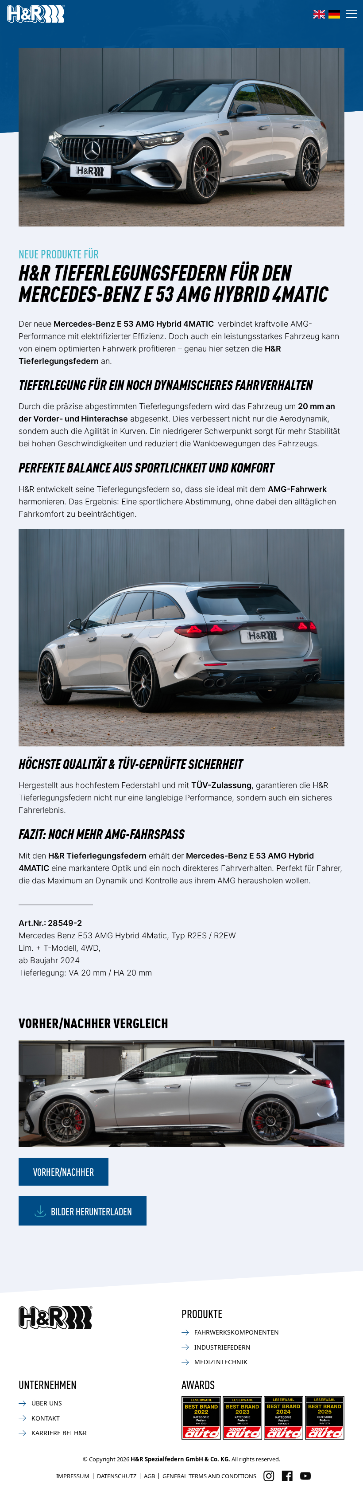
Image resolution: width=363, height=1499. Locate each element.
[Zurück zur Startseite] (56, 1317)
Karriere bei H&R (59, 1433)
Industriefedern (222, 1347)
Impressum (72, 1476)
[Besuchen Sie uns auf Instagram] (268, 1476)
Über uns (46, 1403)
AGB (149, 1476)
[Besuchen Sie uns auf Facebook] (287, 1476)
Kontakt (45, 1418)
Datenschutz (116, 1476)
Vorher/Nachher (63, 1171)
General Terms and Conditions (209, 1476)
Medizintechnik (220, 1362)
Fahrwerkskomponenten (236, 1332)
